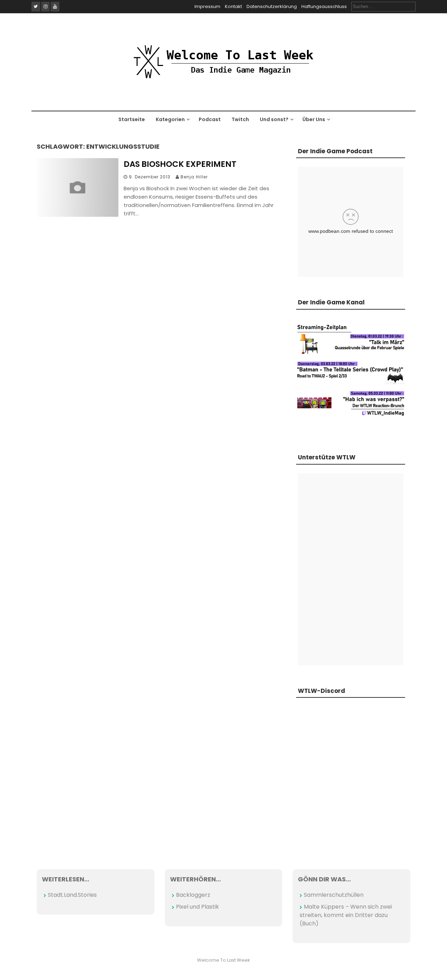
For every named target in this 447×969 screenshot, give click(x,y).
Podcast (210, 119)
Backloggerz (193, 895)
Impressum (207, 6)
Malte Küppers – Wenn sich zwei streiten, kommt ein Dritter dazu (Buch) (346, 915)
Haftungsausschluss (324, 6)
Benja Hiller (194, 177)
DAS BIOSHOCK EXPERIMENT (180, 164)
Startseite (131, 119)
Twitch (240, 119)
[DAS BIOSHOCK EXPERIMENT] (77, 215)
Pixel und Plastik (197, 907)
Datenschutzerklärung (272, 6)
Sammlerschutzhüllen (334, 895)
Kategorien (170, 119)
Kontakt (233, 6)
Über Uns (313, 119)
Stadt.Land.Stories (72, 895)
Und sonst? (274, 119)
